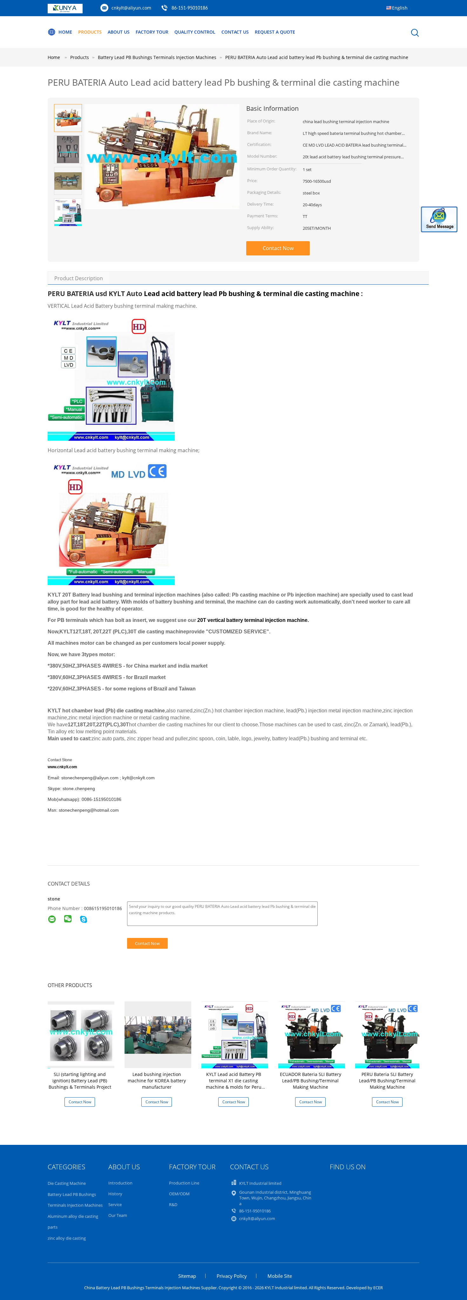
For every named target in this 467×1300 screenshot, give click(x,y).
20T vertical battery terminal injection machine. (253, 620)
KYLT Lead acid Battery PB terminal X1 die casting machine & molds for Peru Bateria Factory (233, 1083)
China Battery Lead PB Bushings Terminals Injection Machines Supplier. (151, 1287)
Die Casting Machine (67, 1183)
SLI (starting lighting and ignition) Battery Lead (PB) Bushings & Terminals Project (80, 1080)
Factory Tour (152, 32)
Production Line (184, 1183)
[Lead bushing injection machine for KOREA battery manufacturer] (158, 1035)
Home (65, 32)
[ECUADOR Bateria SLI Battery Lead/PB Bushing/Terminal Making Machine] (311, 1035)
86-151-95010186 (190, 8)
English (400, 8)
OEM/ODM (179, 1194)
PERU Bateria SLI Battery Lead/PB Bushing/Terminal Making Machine (387, 1080)
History (115, 1194)
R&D (173, 1204)
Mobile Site (279, 1276)
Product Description (78, 278)
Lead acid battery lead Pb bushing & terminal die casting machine (251, 293)
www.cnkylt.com (62, 767)
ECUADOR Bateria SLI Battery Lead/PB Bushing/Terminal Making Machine (310, 1080)
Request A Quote (275, 32)
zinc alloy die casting (67, 1238)
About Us (119, 32)
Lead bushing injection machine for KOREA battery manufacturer (157, 1080)
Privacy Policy (232, 1276)
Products (90, 32)
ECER (378, 1287)
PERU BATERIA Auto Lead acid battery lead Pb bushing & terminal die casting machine (316, 57)
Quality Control (194, 32)
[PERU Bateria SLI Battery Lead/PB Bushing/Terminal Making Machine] (388, 1035)
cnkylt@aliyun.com (131, 8)
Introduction (120, 1183)
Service (115, 1204)
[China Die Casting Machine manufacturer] (65, 12)
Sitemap (187, 1276)
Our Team (117, 1215)
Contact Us (235, 32)
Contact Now (278, 248)
